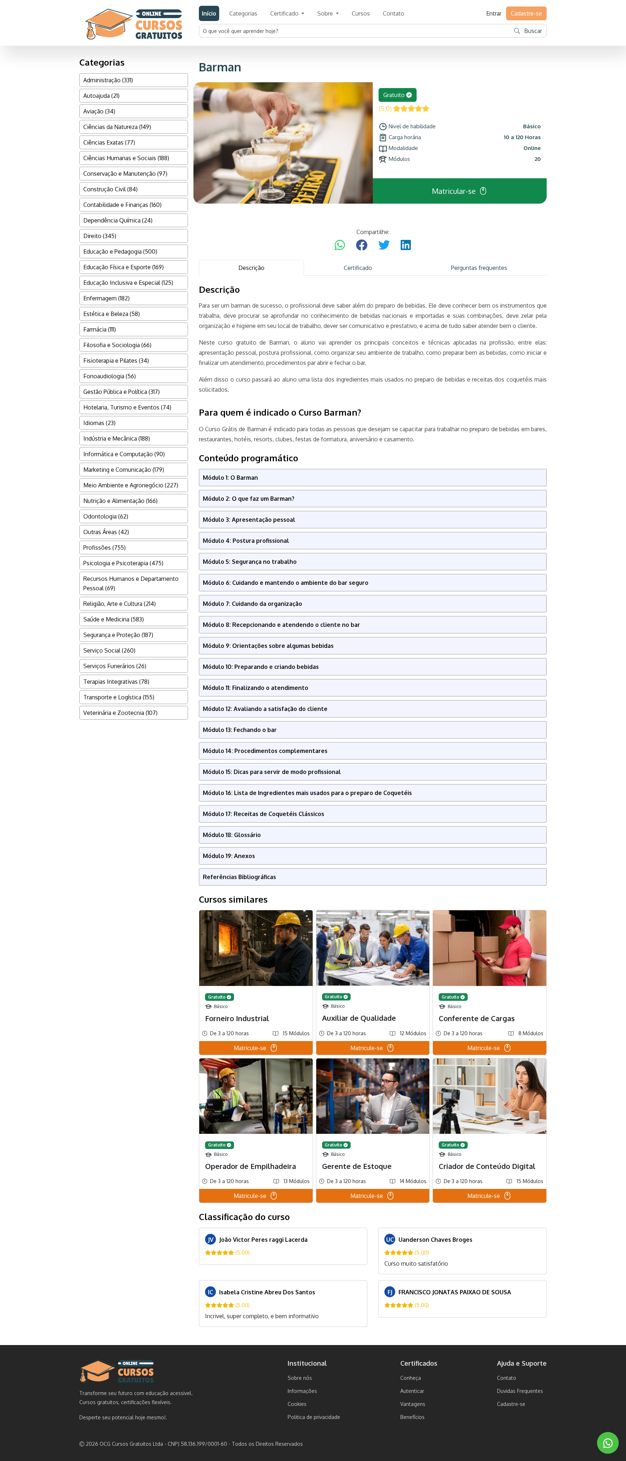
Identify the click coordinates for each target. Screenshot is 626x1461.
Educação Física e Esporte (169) (123, 267)
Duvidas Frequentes (520, 1391)
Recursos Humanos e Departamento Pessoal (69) (131, 583)
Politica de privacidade (314, 1417)
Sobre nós (300, 1378)
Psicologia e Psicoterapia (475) (123, 563)
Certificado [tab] (358, 267)
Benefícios (412, 1417)
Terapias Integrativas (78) (116, 681)
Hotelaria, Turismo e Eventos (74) (127, 407)
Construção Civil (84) (110, 189)
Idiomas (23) (99, 422)
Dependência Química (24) (118, 220)
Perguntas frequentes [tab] (479, 267)
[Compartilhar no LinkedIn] (406, 245)
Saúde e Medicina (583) (113, 619)
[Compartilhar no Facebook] (361, 245)
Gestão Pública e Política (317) (121, 391)
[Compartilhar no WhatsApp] (340, 245)
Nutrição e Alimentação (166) (120, 500)
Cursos (361, 13)
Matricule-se (250, 1048)
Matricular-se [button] (454, 191)
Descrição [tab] (251, 267)
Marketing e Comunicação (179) (123, 469)
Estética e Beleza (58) (111, 313)
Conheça (410, 1378)
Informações (302, 1391)
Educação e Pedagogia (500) (120, 251)
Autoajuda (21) (101, 95)
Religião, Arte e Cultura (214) (119, 603)
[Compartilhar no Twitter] (384, 245)
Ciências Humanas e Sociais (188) (126, 158)
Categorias (243, 13)
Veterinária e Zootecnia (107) (120, 712)
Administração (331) (108, 80)
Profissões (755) (104, 547)
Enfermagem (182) (106, 298)
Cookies (297, 1404)
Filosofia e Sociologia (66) (117, 345)
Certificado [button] (285, 13)
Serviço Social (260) (109, 650)
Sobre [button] (325, 13)
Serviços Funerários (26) (114, 666)
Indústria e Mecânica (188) (116, 438)
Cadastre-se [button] (526, 13)
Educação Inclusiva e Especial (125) (128, 282)
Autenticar (412, 1391)
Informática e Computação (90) (124, 454)
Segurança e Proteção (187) (118, 634)
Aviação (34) (99, 111)
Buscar (532, 30)
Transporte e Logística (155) (118, 697)
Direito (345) (99, 236)
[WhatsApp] (608, 1443)
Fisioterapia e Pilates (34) (116, 360)
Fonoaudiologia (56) (109, 376)
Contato (393, 13)
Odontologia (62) (105, 516)
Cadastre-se (511, 1404)
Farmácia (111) (99, 329)
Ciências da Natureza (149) (117, 126)
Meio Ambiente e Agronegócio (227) (130, 485)
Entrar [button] (493, 13)
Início (209, 13)
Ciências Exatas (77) (109, 142)
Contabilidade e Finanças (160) (122, 204)
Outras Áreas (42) (106, 532)
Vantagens (412, 1404)
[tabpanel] (373, 805)
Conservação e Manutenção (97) (125, 173)
